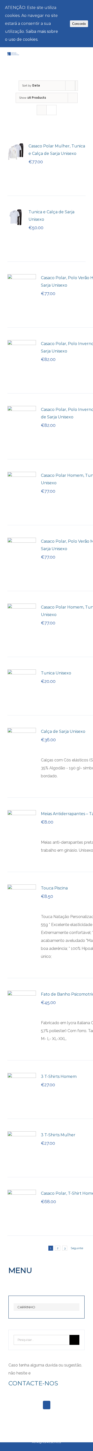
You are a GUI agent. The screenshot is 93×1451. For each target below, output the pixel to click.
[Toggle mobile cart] (75, 58)
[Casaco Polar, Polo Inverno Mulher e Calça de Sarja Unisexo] (21, 344)
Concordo (79, 24)
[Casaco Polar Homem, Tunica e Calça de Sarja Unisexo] (21, 475)
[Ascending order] (76, 86)
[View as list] (51, 110)
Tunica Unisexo (56, 673)
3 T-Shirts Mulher (58, 1135)
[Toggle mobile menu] (84, 58)
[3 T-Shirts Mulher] (21, 1135)
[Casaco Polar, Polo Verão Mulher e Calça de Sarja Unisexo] (21, 541)
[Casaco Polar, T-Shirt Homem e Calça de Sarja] (21, 1193)
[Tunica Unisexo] (21, 673)
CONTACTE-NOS (33, 1383)
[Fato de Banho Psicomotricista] (21, 994)
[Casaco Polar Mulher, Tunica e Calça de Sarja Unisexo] (16, 146)
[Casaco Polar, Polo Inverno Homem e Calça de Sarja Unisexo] (21, 409)
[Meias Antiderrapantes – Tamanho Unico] (21, 814)
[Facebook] (46, 1405)
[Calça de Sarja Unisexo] (21, 731)
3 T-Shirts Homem (59, 1076)
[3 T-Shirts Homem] (21, 1076)
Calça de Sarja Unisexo (63, 731)
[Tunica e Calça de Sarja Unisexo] (16, 212)
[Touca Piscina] (21, 888)
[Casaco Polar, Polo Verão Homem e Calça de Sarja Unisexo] (21, 278)
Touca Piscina (54, 888)
